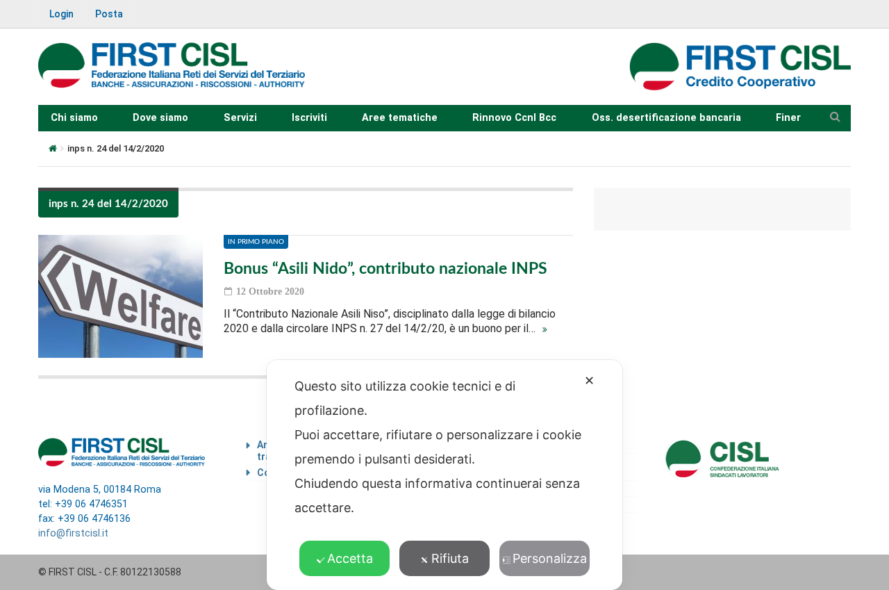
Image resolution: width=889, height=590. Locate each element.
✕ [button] (589, 380)
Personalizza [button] (550, 558)
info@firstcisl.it (73, 533)
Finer (788, 118)
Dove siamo (160, 118)
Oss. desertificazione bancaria (666, 118)
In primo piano (256, 241)
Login (61, 13)
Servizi (240, 118)
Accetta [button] (350, 558)
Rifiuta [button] (450, 558)
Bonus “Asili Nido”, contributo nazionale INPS (385, 269)
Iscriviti (309, 118)
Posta (109, 13)
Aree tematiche (400, 118)
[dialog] (444, 475)
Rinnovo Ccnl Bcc (514, 118)
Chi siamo (74, 118)
